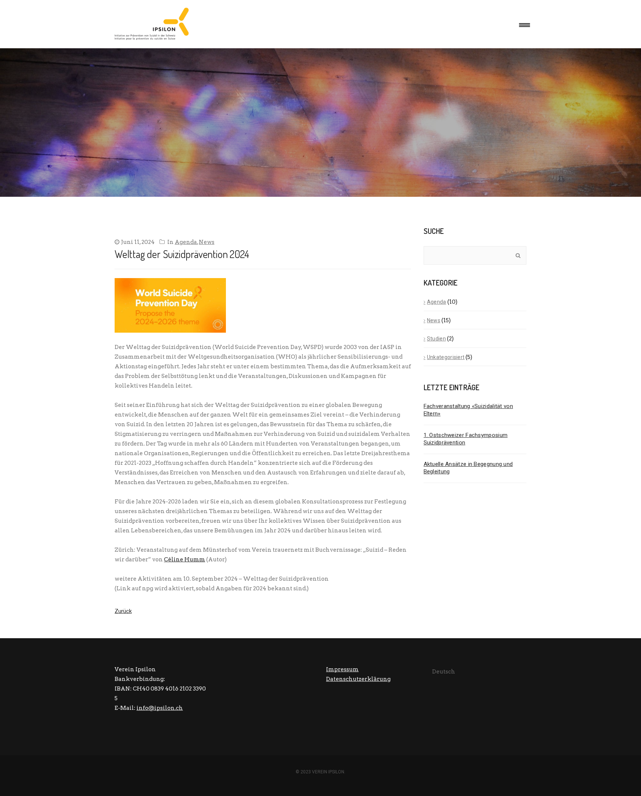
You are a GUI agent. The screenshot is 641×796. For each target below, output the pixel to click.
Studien (436, 339)
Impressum (342, 669)
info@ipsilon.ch (160, 708)
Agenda (186, 242)
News (206, 242)
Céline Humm (184, 559)
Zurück (123, 611)
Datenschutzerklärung (358, 679)
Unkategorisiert (446, 357)
